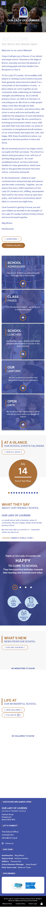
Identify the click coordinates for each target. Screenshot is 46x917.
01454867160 (8, 835)
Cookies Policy (20, 903)
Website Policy (7, 903)
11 (34, 493)
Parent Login (33, 903)
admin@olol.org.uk (9, 838)
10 (32, 493)
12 (37, 493)
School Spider (33, 900)
